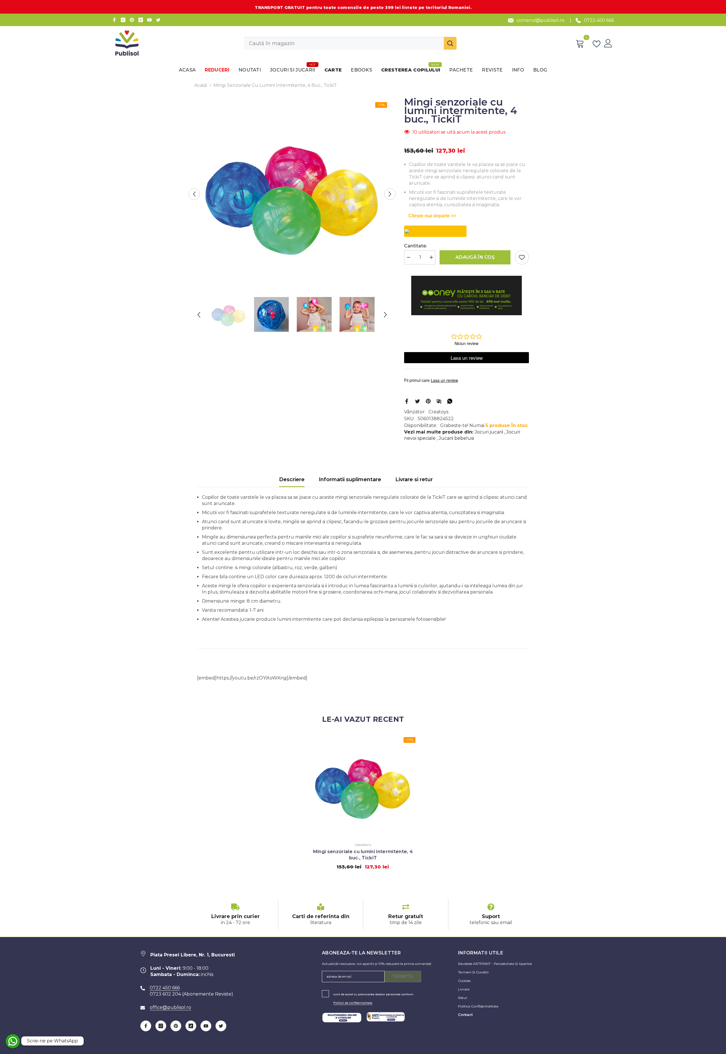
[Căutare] (350, 43)
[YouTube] (149, 20)
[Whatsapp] (449, 400)
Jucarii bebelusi (456, 438)
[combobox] (344, 43)
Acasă (200, 85)
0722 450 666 (599, 20)
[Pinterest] (132, 20)
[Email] (439, 400)
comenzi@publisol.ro (540, 20)
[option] (292, 194)
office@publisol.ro (170, 1007)
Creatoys (438, 412)
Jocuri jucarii (489, 432)
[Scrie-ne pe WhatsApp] (13, 1041)
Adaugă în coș (475, 257)
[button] (194, 194)
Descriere (292, 479)
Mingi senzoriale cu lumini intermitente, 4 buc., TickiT (363, 855)
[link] (235, 914)
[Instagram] (123, 20)
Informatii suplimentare (350, 479)
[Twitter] (158, 20)
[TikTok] (140, 20)
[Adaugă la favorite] (522, 257)
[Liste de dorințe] (598, 43)
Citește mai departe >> (432, 215)
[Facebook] (114, 20)
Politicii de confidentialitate (352, 1003)
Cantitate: (415, 246)
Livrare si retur (414, 479)
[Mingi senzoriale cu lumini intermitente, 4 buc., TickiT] (363, 785)
